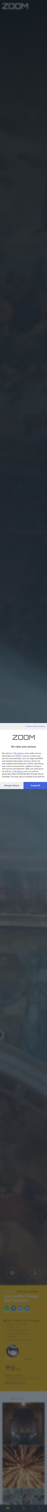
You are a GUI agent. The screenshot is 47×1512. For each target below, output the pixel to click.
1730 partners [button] (18, 753)
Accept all (35, 785)
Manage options (11, 785)
